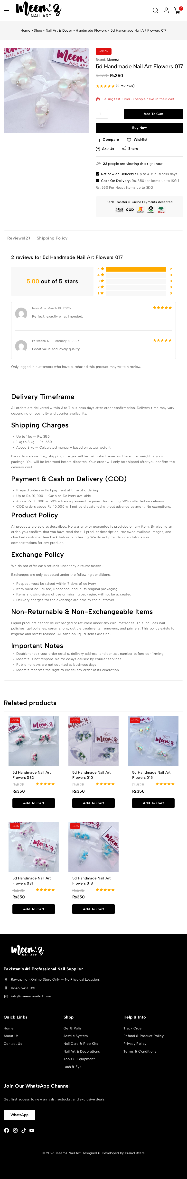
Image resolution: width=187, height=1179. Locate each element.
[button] (33, 803)
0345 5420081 (23, 988)
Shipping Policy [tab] (52, 238)
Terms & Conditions (139, 1051)
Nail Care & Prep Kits (81, 1044)
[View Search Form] (156, 10)
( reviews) (125, 86)
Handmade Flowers (91, 30)
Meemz (113, 60)
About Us (11, 1036)
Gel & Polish (74, 1028)
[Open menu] (6, 10)
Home (25, 30)
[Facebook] (6, 1130)
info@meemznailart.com (31, 996)
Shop (38, 30)
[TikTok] (23, 1130)
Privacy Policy (134, 1044)
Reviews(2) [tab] (18, 238)
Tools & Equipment (79, 1059)
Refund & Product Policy (143, 1036)
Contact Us (13, 1044)
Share (133, 148)
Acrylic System (76, 1036)
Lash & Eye (73, 1067)
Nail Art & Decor (59, 30)
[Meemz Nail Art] (38, 10)
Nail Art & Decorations (82, 1051)
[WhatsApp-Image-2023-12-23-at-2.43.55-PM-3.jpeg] (46, 90)
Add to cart (153, 114)
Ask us (108, 149)
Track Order (133, 1028)
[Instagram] (15, 1130)
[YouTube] (32, 1130)
